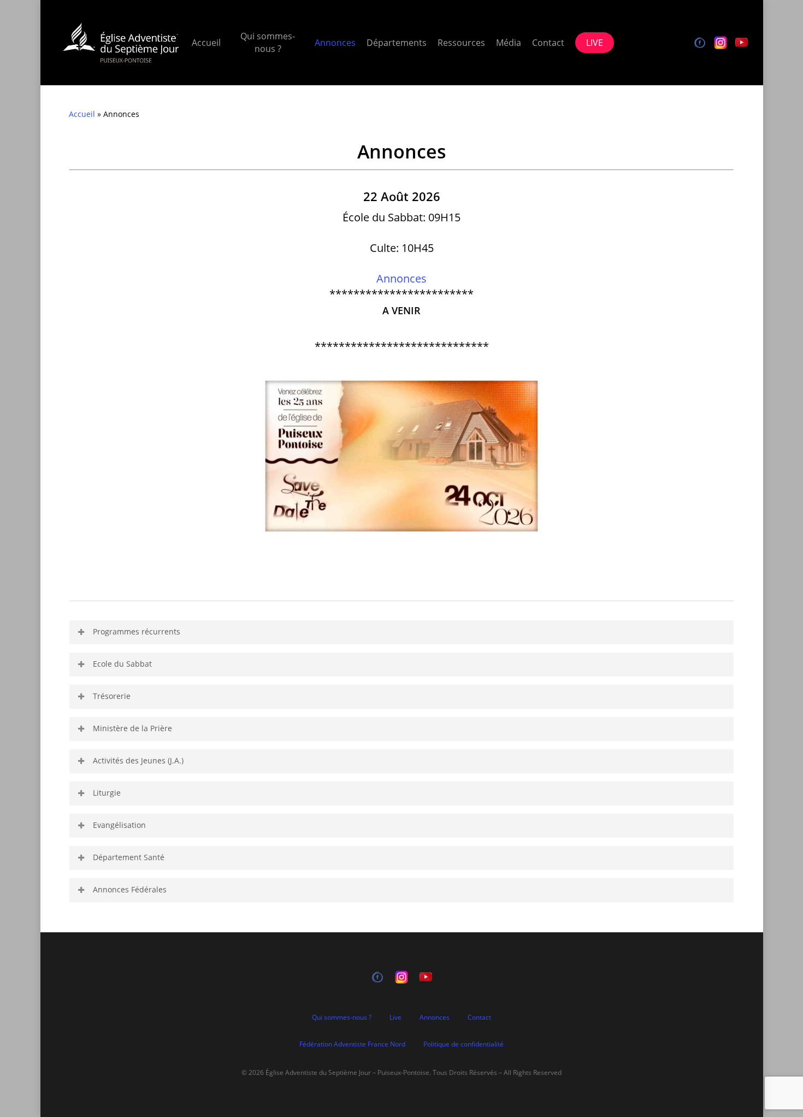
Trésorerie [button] (112, 696)
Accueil (82, 114)
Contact (479, 1017)
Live (395, 1017)
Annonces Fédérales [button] (130, 889)
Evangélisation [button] (119, 825)
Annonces (401, 278)
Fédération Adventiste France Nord (352, 1044)
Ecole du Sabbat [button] (122, 664)
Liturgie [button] (107, 792)
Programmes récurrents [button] (136, 631)
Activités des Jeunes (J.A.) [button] (138, 760)
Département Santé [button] (128, 857)
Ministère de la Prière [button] (132, 728)
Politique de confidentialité (463, 1044)
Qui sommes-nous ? (341, 1017)
